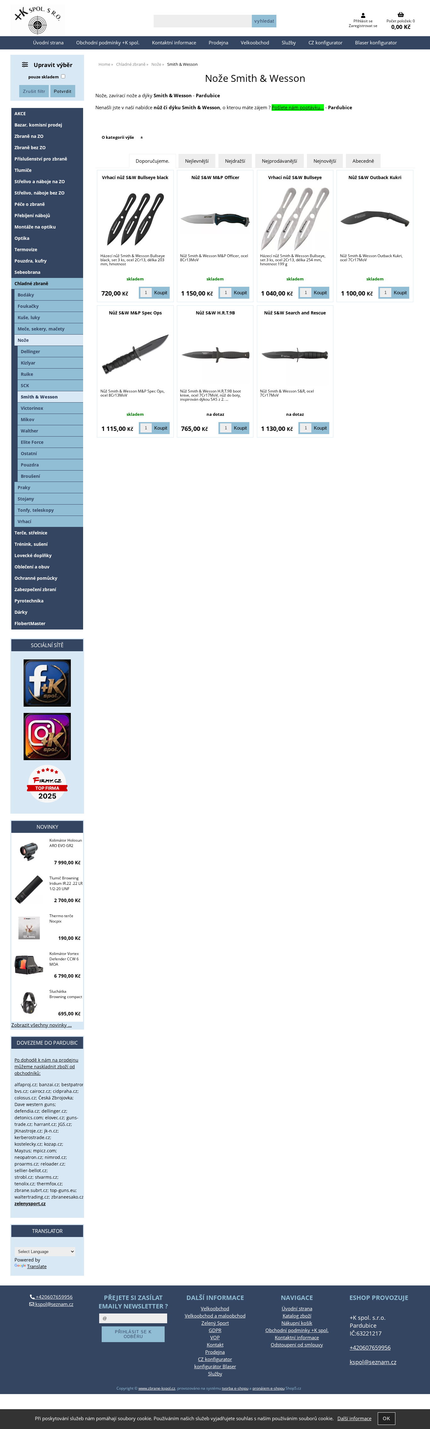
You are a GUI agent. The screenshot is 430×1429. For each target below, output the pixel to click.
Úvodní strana (48, 42)
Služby (289, 42)
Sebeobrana (27, 272)
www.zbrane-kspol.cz (157, 1388)
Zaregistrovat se (363, 25)
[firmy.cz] (47, 784)
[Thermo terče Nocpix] (28, 928)
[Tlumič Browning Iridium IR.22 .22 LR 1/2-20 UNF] (28, 890)
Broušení (30, 476)
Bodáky (26, 295)
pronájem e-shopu (268, 1388)
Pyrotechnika (28, 601)
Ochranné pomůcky (35, 578)
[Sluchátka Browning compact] (28, 1004)
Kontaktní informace (174, 42)
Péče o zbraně (29, 204)
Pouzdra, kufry (30, 261)
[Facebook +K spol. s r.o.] (47, 705)
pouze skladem (43, 77)
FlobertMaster (29, 623)
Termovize (25, 249)
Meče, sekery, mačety (41, 329)
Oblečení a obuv (31, 567)
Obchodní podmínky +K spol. (107, 42)
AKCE (20, 113)
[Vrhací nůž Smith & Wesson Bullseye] (295, 219)
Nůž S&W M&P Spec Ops (135, 313)
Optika (21, 238)
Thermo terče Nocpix (61, 918)
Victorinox (32, 408)
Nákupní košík (296, 1323)
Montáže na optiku (35, 227)
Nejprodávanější (279, 161)
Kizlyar (28, 363)
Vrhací (24, 521)
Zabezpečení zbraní (35, 589)
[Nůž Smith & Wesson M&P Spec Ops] (135, 354)
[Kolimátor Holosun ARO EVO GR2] (28, 852)
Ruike (27, 374)
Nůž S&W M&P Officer (215, 177)
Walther (29, 431)
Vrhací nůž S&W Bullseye (295, 177)
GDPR (215, 1330)
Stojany (26, 499)
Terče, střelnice (30, 533)
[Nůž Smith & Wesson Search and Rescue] (295, 354)
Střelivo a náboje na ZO (39, 181)
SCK (25, 385)
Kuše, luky (29, 317)
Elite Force (32, 442)
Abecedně (363, 161)
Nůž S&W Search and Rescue (295, 313)
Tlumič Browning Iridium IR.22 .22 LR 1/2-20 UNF (65, 883)
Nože (23, 340)
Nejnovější (325, 161)
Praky (24, 487)
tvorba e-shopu (235, 1388)
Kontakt (215, 1344)
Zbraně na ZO (28, 136)
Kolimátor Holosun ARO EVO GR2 (65, 843)
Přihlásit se (363, 21)
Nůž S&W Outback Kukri (374, 177)
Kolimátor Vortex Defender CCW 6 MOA (64, 959)
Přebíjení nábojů (32, 215)
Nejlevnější (197, 161)
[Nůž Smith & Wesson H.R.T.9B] (215, 354)
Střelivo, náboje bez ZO (39, 193)
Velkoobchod (255, 42)
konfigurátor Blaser (215, 1366)
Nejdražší (235, 161)
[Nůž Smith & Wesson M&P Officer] (215, 219)
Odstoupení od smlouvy (297, 1344)
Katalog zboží (297, 1316)
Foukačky (28, 306)
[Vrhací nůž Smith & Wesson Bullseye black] (135, 219)
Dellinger (30, 351)
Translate (37, 1266)
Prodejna (218, 42)
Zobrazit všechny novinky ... (41, 1025)
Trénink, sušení (31, 544)
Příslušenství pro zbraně (40, 159)
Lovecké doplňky (33, 555)
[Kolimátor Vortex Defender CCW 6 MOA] (28, 965)
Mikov (27, 419)
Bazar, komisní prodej (38, 125)
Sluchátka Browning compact (65, 994)
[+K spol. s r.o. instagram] (47, 736)
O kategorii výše (118, 137)
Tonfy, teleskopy (36, 510)
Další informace (354, 1418)
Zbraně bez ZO (30, 147)
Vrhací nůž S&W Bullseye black (135, 177)
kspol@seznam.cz (53, 1304)
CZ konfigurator (325, 42)
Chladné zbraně (31, 283)
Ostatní (29, 453)
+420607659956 (54, 1297)
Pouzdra (30, 465)
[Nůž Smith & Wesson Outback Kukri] (375, 219)
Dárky (20, 612)
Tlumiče (22, 170)
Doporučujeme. (152, 161)
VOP (215, 1337)
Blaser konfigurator (376, 42)
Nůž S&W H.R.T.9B (215, 313)
